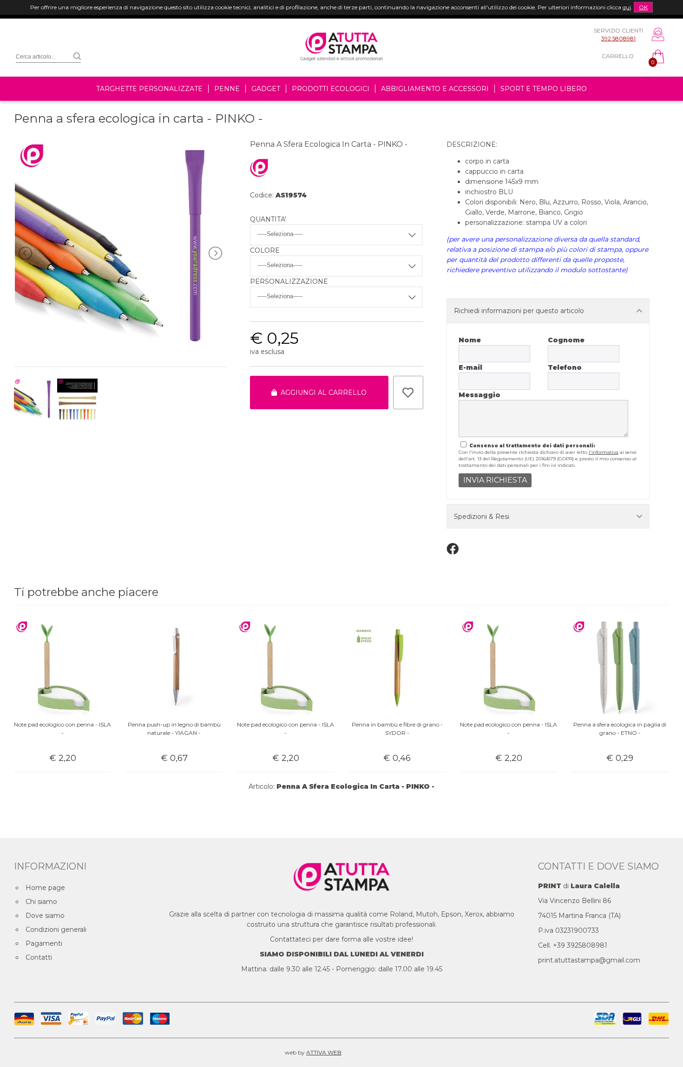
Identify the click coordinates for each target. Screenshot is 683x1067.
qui (627, 7)
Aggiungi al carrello (322, 392)
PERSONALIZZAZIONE (289, 281)
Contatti (39, 957)
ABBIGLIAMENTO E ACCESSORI (435, 89)
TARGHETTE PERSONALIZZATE (149, 89)
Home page (45, 888)
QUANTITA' (268, 219)
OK (643, 7)
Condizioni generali (56, 929)
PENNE (227, 89)
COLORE (265, 250)
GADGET (265, 89)
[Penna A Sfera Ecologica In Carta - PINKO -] (120, 347)
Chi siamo (41, 901)
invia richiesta (495, 480)
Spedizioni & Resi (481, 516)
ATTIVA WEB (324, 1052)
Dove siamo (45, 915)
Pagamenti (44, 943)
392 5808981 (618, 38)
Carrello (618, 55)
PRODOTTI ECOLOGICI (330, 89)
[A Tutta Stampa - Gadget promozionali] (341, 71)
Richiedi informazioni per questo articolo (519, 311)
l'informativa (603, 452)
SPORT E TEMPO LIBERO (543, 89)
